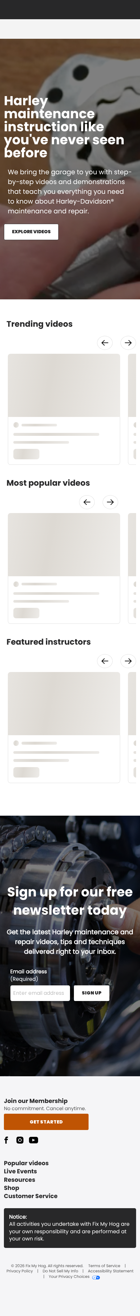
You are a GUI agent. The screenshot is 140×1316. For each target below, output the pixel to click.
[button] (105, 343)
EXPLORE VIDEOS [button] (31, 231)
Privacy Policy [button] (20, 1271)
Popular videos (26, 1163)
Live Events (20, 1171)
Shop (11, 1188)
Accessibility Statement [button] (110, 1271)
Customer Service (31, 1196)
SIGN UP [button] (92, 993)
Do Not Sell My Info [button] (60, 1271)
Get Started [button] (46, 1122)
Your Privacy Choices (69, 1277)
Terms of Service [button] (104, 1266)
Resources (19, 1180)
